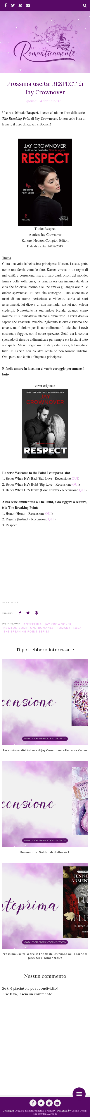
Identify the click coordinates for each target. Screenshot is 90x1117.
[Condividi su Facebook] (19, 613)
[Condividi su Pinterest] (36, 613)
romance (46, 628)
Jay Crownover (58, 624)
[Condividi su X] (28, 613)
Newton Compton (19, 628)
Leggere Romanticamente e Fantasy (35, 1110)
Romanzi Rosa (69, 628)
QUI (75, 478)
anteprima (33, 624)
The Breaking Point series (26, 631)
